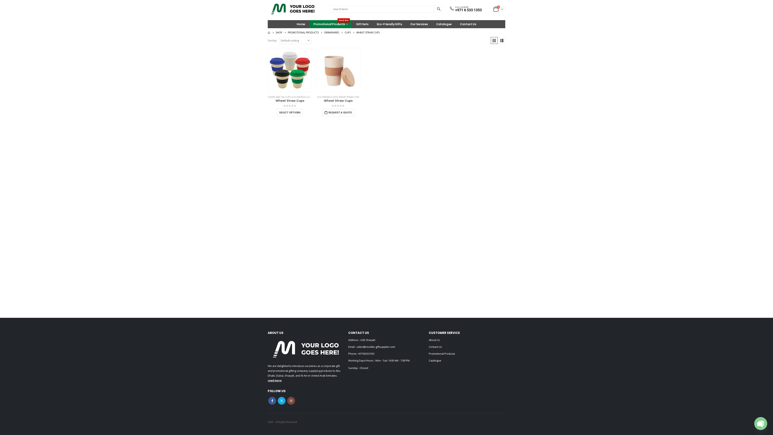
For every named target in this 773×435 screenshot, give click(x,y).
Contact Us (468, 24)
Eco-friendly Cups (302, 97)
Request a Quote (340, 112)
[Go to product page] (290, 70)
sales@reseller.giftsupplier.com (375, 347)
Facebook (272, 401)
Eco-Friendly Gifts (389, 24)
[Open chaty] (760, 423)
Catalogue (444, 24)
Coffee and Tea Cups (279, 97)
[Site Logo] (293, 9)
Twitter (282, 401)
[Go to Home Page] (269, 32)
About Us (434, 340)
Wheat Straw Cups (349, 97)
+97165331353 (366, 353)
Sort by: (272, 40)
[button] (494, 40)
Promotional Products (331, 23)
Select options (290, 112)
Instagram (291, 401)
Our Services (419, 24)
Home (301, 24)
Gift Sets (362, 24)
